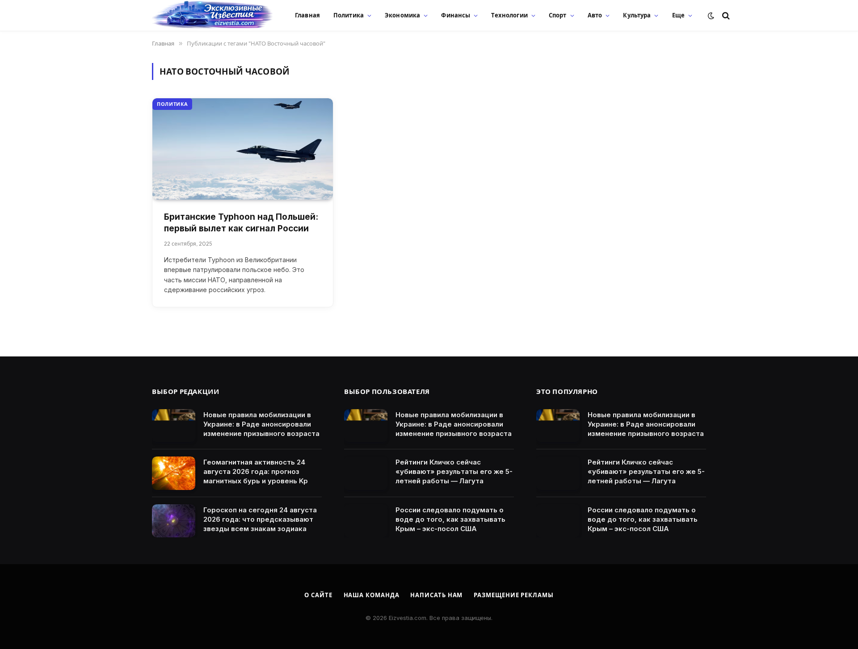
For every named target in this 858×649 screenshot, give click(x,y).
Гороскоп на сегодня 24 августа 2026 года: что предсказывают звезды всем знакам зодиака (260, 519)
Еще (678, 15)
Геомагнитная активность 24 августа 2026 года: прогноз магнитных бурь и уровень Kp (255, 471)
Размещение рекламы (513, 595)
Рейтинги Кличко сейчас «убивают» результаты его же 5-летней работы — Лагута (454, 471)
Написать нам (436, 595)
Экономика (402, 15)
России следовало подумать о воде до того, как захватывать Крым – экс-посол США (450, 519)
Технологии (509, 15)
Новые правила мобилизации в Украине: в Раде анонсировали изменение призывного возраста (261, 424)
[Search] (725, 15)
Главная (307, 15)
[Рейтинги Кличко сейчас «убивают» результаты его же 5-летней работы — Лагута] (365, 473)
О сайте (318, 595)
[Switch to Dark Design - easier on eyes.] (711, 15)
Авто (595, 15)
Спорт (558, 15)
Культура (637, 15)
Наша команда (372, 595)
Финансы (455, 15)
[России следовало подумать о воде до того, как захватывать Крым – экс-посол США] (365, 521)
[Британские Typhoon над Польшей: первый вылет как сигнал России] (242, 149)
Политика (348, 15)
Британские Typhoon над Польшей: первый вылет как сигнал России (241, 223)
